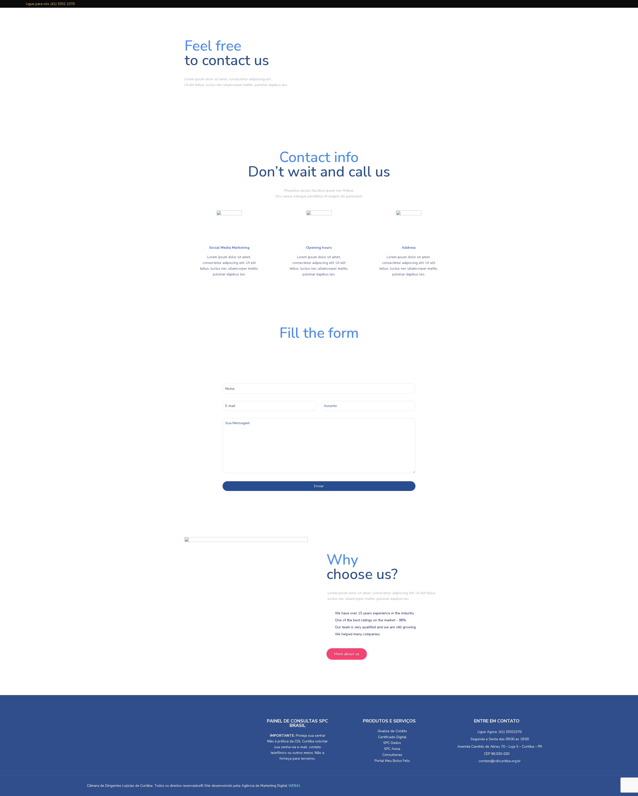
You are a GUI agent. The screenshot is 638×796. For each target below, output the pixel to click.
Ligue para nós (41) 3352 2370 (50, 3)
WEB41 (294, 785)
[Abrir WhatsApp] (12, 783)
